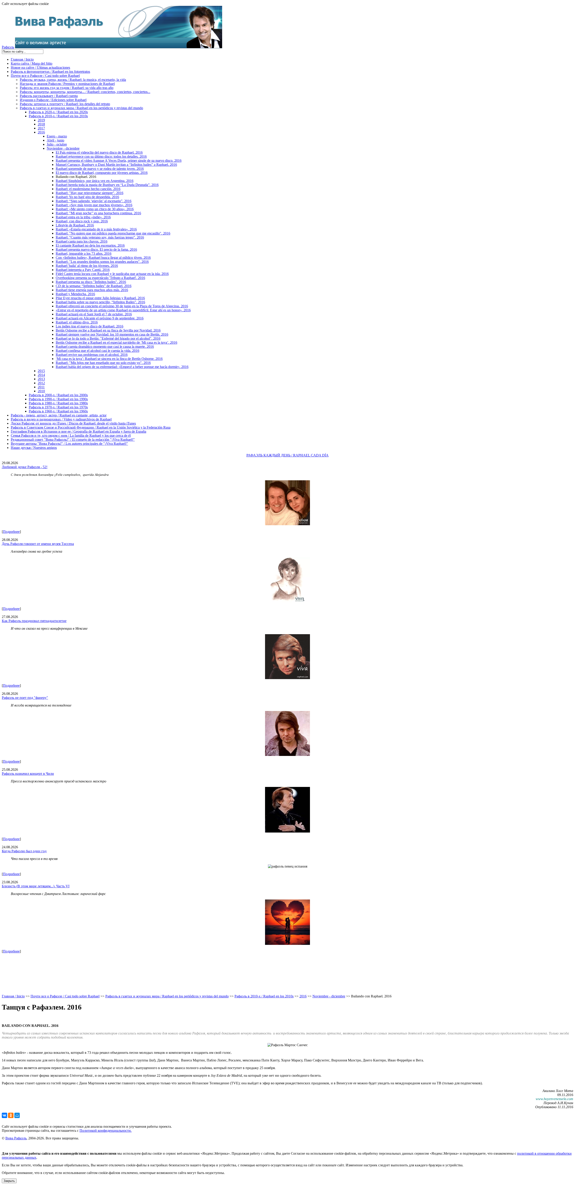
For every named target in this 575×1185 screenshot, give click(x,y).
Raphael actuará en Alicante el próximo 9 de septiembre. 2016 (100, 318)
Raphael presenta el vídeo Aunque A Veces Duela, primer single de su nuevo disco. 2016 (118, 160)
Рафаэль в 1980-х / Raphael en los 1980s (58, 403)
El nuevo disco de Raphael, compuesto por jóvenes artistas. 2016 (102, 173)
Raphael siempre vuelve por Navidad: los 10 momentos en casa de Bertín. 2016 (112, 334)
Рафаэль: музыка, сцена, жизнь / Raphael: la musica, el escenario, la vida (73, 80)
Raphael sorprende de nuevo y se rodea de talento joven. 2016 (100, 169)
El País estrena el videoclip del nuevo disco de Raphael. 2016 (99, 152)
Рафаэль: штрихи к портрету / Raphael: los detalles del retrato (65, 104)
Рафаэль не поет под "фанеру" (25, 698)
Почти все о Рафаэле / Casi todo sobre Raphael (45, 76)
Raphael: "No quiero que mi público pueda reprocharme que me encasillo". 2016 (113, 233)
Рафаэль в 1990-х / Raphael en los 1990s (58, 399)
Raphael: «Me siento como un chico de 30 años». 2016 (95, 209)
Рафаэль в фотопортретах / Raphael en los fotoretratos (50, 71)
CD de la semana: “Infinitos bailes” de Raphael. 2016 (93, 286)
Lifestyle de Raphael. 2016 (75, 225)
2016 (41, 132)
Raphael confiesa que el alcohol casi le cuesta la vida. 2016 (97, 350)
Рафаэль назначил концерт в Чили (28, 773)
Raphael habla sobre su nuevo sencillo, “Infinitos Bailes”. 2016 (100, 302)
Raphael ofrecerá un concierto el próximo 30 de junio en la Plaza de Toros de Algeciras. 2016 (122, 306)
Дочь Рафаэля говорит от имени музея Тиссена (38, 544)
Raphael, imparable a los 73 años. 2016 (83, 253)
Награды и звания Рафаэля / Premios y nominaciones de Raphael (67, 84)
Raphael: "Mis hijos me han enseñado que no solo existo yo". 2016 (103, 363)
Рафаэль (8, 47)
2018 (41, 124)
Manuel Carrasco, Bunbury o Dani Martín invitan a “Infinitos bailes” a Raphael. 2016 (116, 164)
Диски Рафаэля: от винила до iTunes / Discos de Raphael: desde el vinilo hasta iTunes (73, 423)
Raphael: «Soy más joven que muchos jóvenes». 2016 (94, 205)
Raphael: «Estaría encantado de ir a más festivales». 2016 (96, 229)
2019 (41, 120)
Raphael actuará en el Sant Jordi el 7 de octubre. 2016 (94, 314)
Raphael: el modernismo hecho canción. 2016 (88, 189)
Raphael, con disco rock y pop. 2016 (82, 221)
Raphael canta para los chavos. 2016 (81, 241)
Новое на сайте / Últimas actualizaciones (40, 67)
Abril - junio (55, 140)
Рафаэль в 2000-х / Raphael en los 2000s (58, 395)
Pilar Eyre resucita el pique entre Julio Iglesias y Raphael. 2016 (100, 298)
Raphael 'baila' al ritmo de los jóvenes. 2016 (87, 266)
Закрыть (9, 1181)
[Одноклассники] (10, 1115)
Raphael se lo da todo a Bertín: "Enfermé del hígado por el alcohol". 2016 (108, 338)
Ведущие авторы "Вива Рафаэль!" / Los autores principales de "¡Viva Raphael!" (69, 443)
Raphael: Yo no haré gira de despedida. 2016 (87, 197)
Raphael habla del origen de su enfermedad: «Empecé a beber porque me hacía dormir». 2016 (122, 367)
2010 (41, 391)
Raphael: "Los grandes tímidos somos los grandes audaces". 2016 (102, 262)
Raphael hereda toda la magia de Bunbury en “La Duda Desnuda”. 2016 (107, 185)
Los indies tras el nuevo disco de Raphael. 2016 (89, 326)
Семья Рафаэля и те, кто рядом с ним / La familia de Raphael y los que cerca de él (71, 435)
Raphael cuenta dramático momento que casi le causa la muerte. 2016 (105, 346)
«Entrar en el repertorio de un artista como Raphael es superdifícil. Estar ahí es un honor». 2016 (123, 310)
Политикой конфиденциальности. (106, 1130)
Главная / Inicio (22, 59)
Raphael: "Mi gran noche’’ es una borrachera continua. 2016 (98, 213)
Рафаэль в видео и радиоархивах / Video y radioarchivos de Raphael (61, 419)
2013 (41, 379)
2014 (41, 375)
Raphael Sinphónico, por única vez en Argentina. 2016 (94, 181)
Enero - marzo (57, 136)
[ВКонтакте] (4, 1115)
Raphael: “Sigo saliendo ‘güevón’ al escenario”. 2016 (93, 201)
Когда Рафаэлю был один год (24, 851)
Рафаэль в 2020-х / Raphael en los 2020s (58, 112)
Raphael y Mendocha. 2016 (75, 294)
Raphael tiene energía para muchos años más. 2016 (92, 290)
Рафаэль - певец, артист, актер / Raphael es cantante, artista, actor (58, 415)
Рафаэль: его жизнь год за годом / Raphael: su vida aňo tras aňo (66, 88)
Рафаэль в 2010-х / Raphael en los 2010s (58, 116)
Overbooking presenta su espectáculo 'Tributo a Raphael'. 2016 (100, 278)
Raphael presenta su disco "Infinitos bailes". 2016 (91, 282)
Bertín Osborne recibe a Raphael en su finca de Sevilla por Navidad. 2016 (108, 330)
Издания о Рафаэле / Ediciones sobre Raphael (53, 100)
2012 (41, 383)
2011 (41, 387)
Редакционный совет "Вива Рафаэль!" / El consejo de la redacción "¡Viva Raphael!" (73, 439)
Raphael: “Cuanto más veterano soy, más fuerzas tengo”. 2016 (100, 237)
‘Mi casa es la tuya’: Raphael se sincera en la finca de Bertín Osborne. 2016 (109, 359)
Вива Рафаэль (16, 1138)
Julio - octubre (57, 144)
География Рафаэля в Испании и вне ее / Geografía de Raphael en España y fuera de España (78, 431)
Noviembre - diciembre (63, 148)
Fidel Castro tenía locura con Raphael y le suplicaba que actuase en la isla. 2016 (112, 274)
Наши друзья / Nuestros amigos (34, 448)
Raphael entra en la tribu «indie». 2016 (83, 217)
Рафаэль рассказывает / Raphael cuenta (49, 96)
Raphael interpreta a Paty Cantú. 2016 (83, 270)
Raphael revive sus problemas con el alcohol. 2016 (92, 355)
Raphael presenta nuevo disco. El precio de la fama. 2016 (96, 249)
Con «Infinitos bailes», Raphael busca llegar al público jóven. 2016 (103, 257)
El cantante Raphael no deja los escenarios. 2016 (90, 245)
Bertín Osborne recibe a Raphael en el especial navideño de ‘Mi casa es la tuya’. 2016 (116, 342)
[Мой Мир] (17, 1115)
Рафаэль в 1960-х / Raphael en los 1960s (58, 411)
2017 (41, 128)
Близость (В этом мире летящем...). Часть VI (35, 886)
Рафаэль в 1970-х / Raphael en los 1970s (58, 407)
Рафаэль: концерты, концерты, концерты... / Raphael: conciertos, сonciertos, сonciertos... (85, 92)
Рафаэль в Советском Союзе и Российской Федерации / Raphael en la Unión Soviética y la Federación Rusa (90, 427)
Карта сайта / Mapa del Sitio (31, 63)
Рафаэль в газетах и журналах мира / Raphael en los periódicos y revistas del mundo (81, 108)
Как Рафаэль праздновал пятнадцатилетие (34, 621)
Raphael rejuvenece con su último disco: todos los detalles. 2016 (101, 156)
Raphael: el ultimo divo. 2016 (77, 322)
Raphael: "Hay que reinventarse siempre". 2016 (89, 193)
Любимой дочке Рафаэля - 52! (24, 467)
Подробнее (11, 532)
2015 (41, 371)
